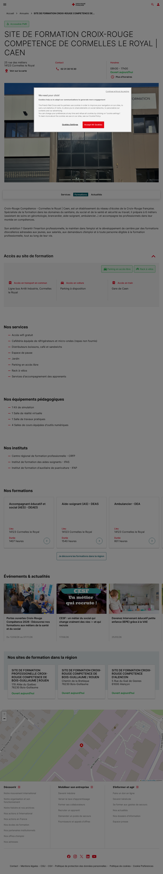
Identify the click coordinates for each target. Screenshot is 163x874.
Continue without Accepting (117, 91)
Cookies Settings (70, 124)
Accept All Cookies (93, 125)
